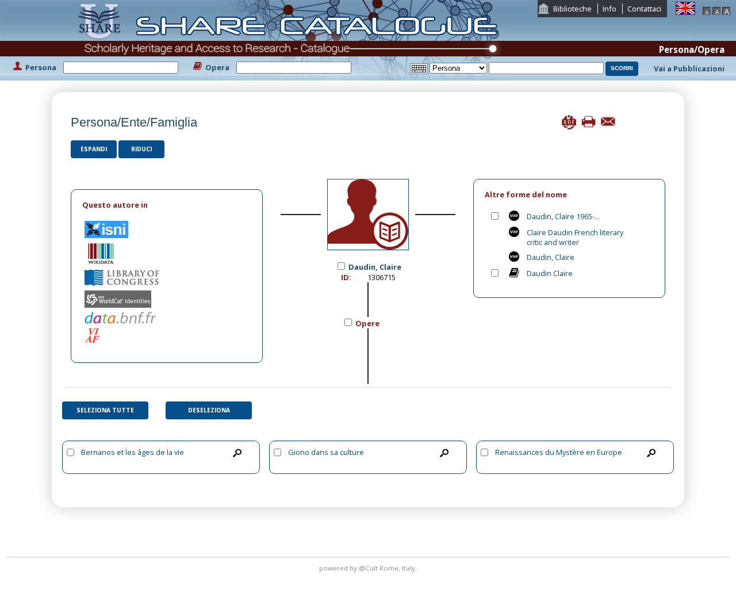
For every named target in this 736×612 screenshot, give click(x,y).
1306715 (381, 277)
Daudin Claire (550, 273)
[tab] (166, 205)
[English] (685, 7)
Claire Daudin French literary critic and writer (575, 237)
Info (609, 8)
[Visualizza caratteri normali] (716, 10)
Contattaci (644, 8)
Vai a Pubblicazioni (689, 68)
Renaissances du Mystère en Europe (558, 452)
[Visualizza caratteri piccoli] (707, 10)
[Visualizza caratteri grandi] (726, 10)
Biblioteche (572, 8)
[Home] (291, 39)
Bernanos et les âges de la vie (132, 452)
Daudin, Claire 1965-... (563, 216)
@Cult (369, 568)
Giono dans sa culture (326, 452)
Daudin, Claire (550, 257)
